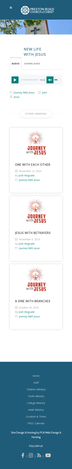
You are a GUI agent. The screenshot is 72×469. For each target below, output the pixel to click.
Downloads (32, 63)
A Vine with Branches (32, 301)
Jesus (17, 97)
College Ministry (36, 403)
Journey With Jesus (24, 92)
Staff (36, 382)
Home (36, 375)
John (44, 92)
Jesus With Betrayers (33, 233)
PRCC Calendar (36, 423)
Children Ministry (36, 389)
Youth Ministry (36, 396)
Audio (16, 63)
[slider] (28, 79)
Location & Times (36, 416)
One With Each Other (32, 164)
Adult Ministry (36, 409)
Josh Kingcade (27, 175)
